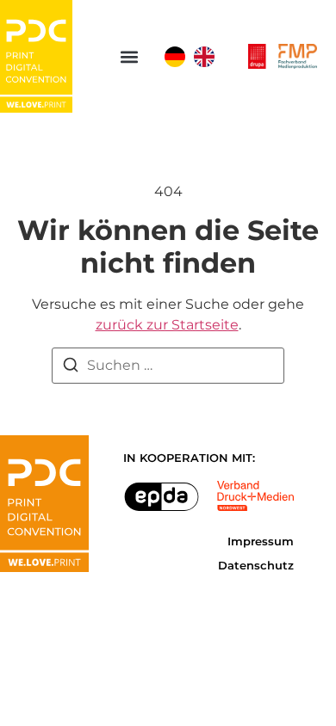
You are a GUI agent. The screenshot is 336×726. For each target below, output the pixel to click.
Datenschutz (256, 565)
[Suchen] (70, 367)
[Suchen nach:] (168, 366)
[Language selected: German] (194, 57)
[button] (129, 56)
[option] (204, 56)
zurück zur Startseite (167, 325)
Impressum (260, 541)
